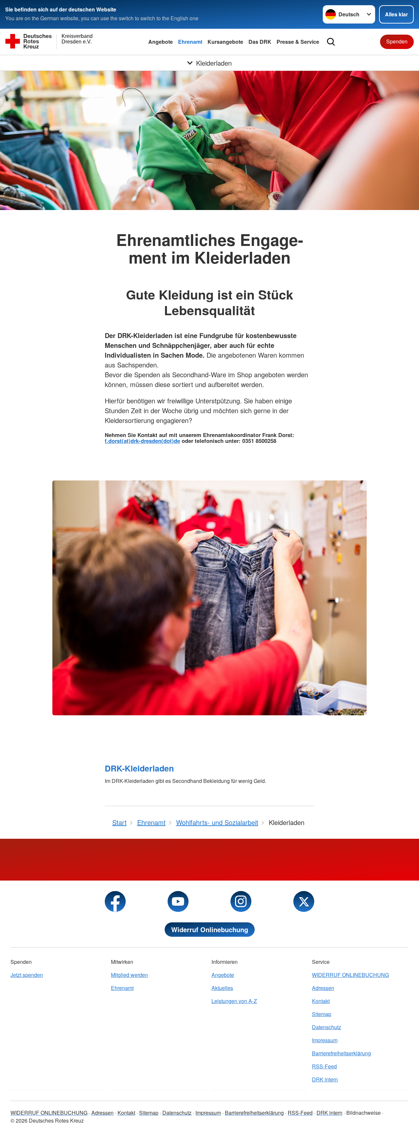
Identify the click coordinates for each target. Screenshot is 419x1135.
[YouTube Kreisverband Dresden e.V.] (178, 901)
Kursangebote (225, 41)
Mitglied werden (129, 975)
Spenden (397, 41)
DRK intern (325, 1079)
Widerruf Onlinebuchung (209, 929)
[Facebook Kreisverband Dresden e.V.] (115, 901)
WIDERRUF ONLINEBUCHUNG (350, 975)
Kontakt (321, 1001)
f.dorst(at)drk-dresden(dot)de (142, 441)
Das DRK (259, 41)
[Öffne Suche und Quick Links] (331, 42)
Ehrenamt (190, 41)
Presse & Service (298, 41)
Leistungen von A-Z (234, 1001)
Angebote (160, 41)
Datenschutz (326, 1027)
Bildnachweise (363, 1112)
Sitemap (321, 1014)
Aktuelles (222, 988)
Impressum (324, 1040)
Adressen (323, 988)
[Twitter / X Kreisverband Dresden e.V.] (303, 901)
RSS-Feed (324, 1066)
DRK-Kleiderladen (139, 768)
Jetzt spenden (26, 975)
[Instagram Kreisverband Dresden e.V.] (240, 901)
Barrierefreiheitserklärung (341, 1053)
